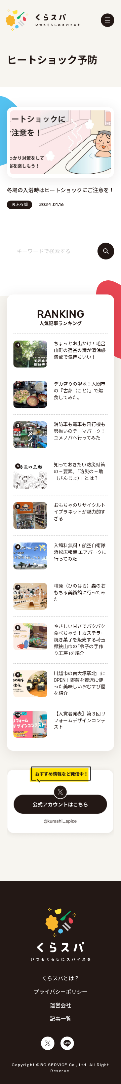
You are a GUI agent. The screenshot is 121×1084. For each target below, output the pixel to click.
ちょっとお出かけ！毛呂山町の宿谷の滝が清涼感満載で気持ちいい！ (80, 350)
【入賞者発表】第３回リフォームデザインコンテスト (80, 720)
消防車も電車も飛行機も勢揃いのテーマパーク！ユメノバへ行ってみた (80, 431)
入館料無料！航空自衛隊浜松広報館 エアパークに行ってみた (80, 552)
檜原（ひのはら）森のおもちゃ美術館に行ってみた (80, 592)
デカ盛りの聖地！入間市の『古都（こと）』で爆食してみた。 (80, 390)
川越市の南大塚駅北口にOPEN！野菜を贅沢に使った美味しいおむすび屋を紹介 (80, 684)
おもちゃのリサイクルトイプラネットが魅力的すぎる (80, 512)
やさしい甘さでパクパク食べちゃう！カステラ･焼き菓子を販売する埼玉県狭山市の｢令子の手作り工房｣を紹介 (80, 640)
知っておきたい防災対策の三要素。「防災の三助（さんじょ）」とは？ (79, 471)
